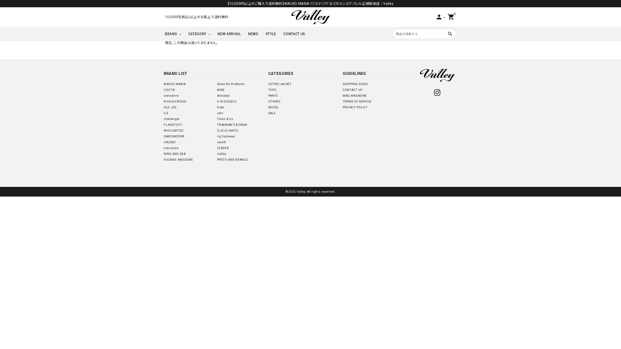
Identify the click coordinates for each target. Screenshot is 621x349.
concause (171, 148)
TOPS (272, 90)
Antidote (223, 95)
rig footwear (226, 136)
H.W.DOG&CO (227, 101)
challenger (172, 119)
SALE (272, 113)
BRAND (171, 34)
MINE (221, 90)
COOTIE (169, 90)
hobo (220, 107)
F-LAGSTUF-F (173, 125)
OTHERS (274, 101)
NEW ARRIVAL (229, 34)
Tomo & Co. (225, 119)
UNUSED (170, 142)
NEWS (253, 34)
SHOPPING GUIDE (355, 84)
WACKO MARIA (175, 84)
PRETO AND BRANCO (232, 159)
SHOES (273, 107)
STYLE (271, 34)
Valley (221, 154)
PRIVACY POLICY (355, 107)
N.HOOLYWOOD (175, 101)
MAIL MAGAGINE (355, 95)
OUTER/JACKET (280, 84)
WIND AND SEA (175, 154)
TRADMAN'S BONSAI (232, 125)
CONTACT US (294, 34)
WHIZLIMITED (174, 130)
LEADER (223, 148)
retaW (221, 142)
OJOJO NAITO (227, 130)
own (220, 113)
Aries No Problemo (231, 84)
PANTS (273, 95)
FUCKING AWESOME (178, 159)
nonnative (171, 95)
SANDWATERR (174, 136)
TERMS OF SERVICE (357, 101)
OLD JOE (170, 107)
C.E (166, 113)
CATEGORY (197, 34)
